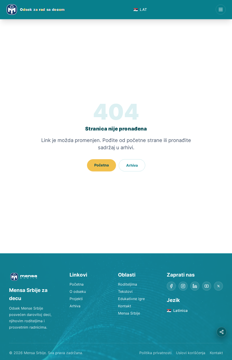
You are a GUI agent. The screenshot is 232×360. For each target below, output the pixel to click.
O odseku (78, 291)
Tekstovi (125, 291)
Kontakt (124, 306)
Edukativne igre (131, 298)
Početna (101, 165)
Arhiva (132, 165)
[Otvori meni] (221, 9)
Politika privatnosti (155, 353)
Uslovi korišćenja (190, 353)
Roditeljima (127, 284)
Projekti (76, 298)
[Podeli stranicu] (222, 332)
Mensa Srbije (129, 313)
